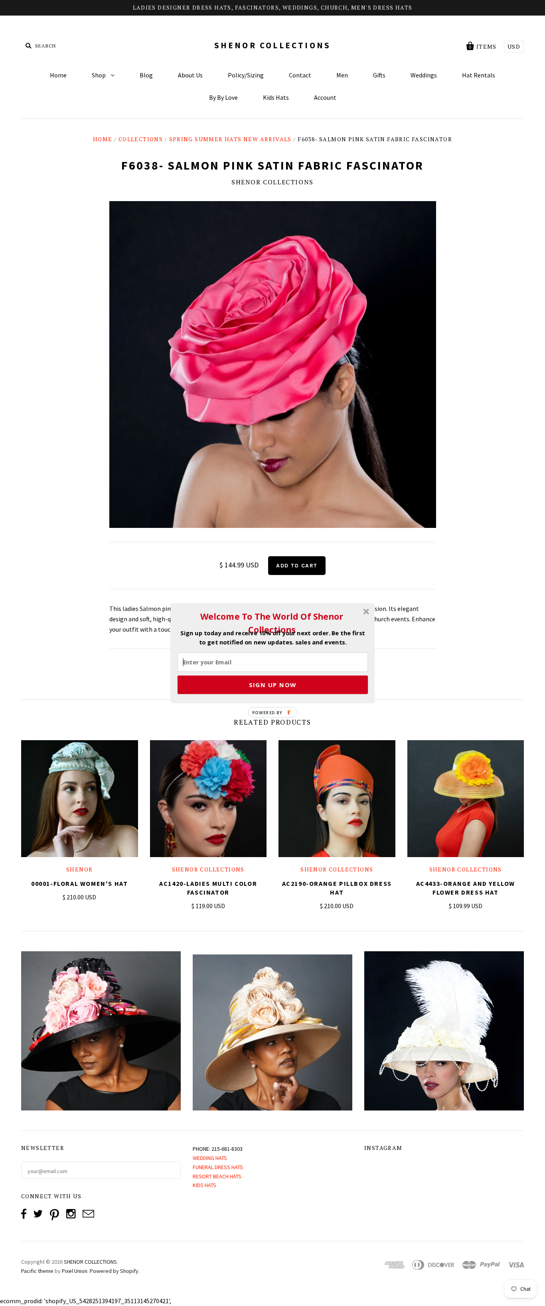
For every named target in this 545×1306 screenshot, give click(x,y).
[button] (271, 623)
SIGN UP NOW (272, 684)
